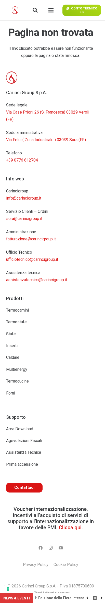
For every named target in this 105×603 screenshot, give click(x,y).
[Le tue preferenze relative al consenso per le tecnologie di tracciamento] (8, 589)
